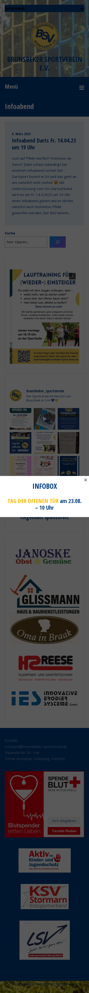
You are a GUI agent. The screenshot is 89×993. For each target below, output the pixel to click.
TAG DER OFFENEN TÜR (33, 501)
